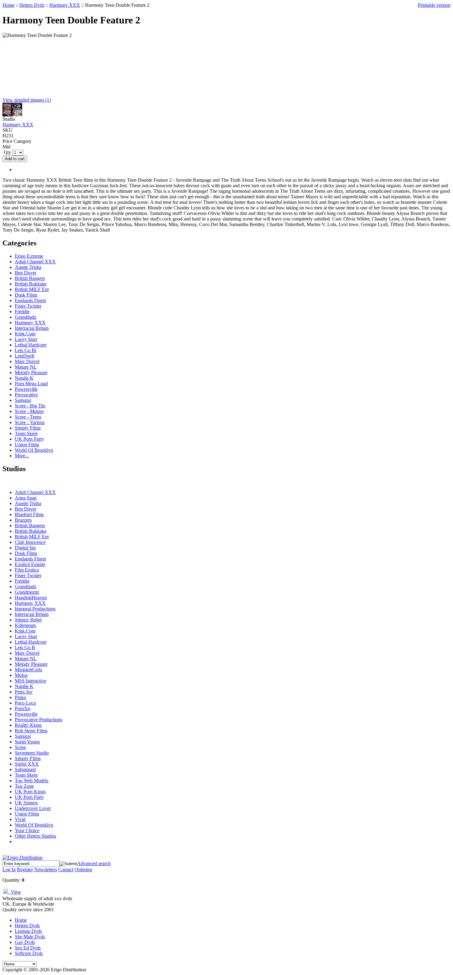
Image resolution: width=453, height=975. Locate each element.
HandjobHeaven (31, 597)
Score (20, 747)
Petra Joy (24, 691)
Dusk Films (26, 294)
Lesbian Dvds (28, 931)
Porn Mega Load (31, 383)
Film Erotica (27, 569)
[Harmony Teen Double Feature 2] (12, 114)
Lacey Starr (26, 339)
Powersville (26, 389)
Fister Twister (28, 306)
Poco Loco (25, 703)
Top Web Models (31, 780)
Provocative (26, 394)
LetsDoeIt (24, 355)
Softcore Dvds (29, 953)
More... (22, 455)
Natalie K (24, 378)
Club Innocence (30, 542)
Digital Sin (25, 547)
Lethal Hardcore (31, 344)
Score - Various (30, 422)
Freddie (22, 311)
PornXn (22, 708)
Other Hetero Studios (35, 836)
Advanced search (94, 863)
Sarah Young (27, 741)
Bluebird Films (29, 514)
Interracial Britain (32, 328)
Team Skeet (26, 433)
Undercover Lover (33, 808)
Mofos (21, 675)
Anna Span (26, 497)
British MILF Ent (32, 289)
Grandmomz (27, 592)
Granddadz (25, 317)
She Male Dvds (30, 936)
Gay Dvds (25, 942)
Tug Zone (24, 786)
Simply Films (28, 428)
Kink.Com (25, 333)
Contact (65, 869)
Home (8, 5)
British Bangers (30, 278)
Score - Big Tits (30, 405)
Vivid (20, 819)
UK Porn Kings (30, 791)
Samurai (23, 400)
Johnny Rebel (28, 619)
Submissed (25, 769)
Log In (9, 869)
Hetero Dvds (31, 5)
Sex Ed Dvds (28, 947)
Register (25, 869)
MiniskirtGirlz (28, 669)
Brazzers (23, 520)
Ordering (83, 869)
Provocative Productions (38, 719)
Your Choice (27, 830)
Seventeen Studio (32, 752)
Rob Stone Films (31, 730)
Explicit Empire (30, 564)
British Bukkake (31, 283)
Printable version (434, 5)
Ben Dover (25, 272)
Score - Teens (28, 416)
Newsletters (45, 869)
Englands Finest (30, 300)
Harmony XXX (64, 5)
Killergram (25, 625)
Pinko (20, 697)
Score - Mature (29, 411)
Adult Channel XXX (35, 261)
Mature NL (26, 367)
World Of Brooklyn (34, 450)
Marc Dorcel (27, 361)
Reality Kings (28, 725)
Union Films (27, 444)
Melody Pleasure (31, 372)
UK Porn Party (29, 439)
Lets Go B (25, 647)
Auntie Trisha (28, 267)
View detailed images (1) (26, 100)
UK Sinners (26, 802)
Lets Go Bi (25, 350)
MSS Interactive (30, 680)
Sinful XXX (27, 764)
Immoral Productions (35, 608)
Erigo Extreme (29, 256)
